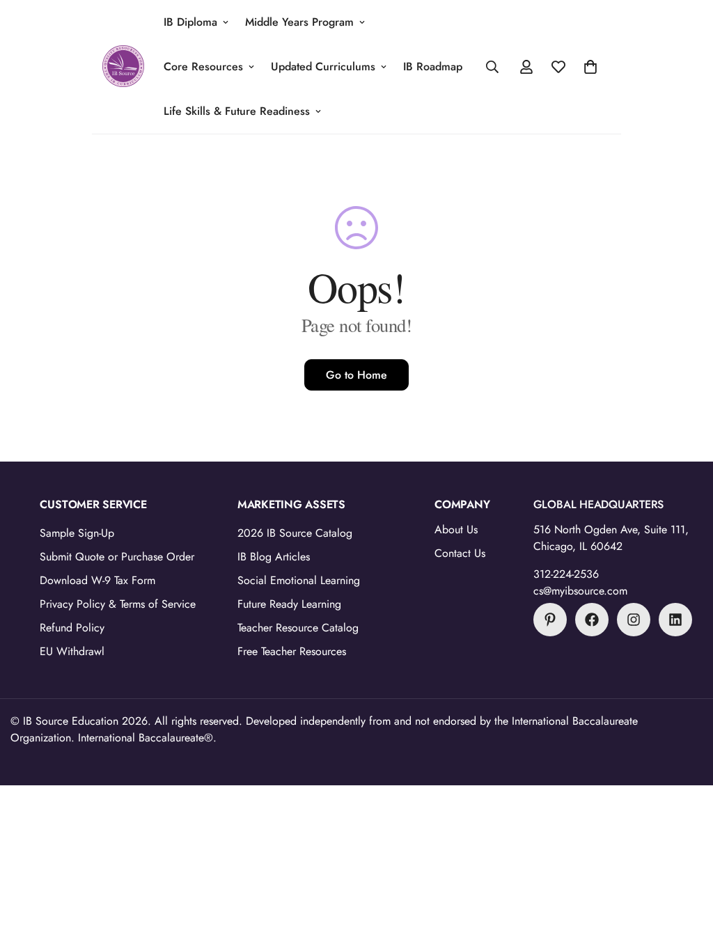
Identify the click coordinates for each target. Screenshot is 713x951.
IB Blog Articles (273, 557)
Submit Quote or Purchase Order (117, 557)
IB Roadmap (432, 66)
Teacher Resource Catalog (298, 628)
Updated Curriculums (323, 66)
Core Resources (203, 66)
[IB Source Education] (123, 67)
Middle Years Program (299, 22)
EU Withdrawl (72, 651)
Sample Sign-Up (77, 533)
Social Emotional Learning (298, 580)
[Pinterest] (550, 619)
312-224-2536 (566, 574)
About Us (456, 529)
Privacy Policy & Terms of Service (118, 604)
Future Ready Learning (289, 604)
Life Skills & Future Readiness (237, 111)
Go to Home (356, 375)
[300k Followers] (592, 619)
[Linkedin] (675, 619)
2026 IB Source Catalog (294, 533)
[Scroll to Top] (686, 875)
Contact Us (459, 553)
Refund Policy (72, 628)
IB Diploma (190, 22)
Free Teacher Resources (291, 651)
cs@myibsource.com (580, 591)
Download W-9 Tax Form (97, 580)
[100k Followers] (633, 619)
